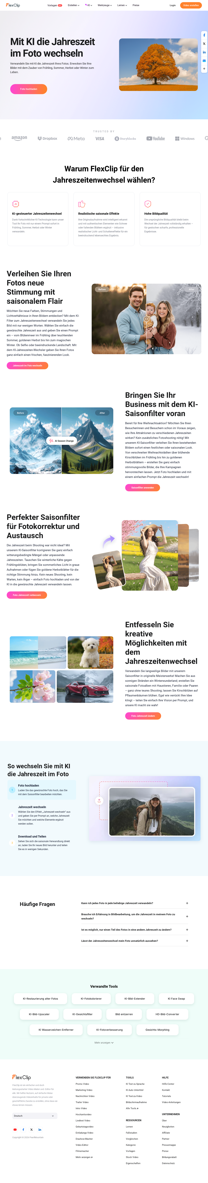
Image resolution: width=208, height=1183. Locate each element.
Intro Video (81, 1108)
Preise (136, 5)
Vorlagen (52, 5)
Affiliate (166, 1132)
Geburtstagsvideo (84, 1126)
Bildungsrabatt (169, 1157)
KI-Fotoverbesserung (109, 1029)
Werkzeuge (103, 5)
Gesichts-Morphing (157, 1029)
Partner (165, 1139)
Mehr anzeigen (83, 1157)
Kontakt (166, 1090)
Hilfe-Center (168, 1084)
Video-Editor (82, 1145)
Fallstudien (131, 1132)
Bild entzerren (124, 1014)
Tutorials (166, 1096)
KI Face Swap (176, 998)
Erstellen (72, 5)
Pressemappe (169, 1145)
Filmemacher (82, 1151)
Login (173, 5)
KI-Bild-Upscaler (39, 1014)
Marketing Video (84, 1090)
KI (89, 5)
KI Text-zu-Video (134, 1096)
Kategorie (131, 1145)
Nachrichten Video (85, 1096)
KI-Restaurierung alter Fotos (40, 998)
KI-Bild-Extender (135, 998)
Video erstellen (191, 5)
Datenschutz (168, 1163)
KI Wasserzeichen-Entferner (56, 1029)
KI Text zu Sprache (135, 1084)
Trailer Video (82, 1102)
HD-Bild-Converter (167, 1014)
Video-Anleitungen (171, 1102)
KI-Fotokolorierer (91, 998)
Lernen (121, 5)
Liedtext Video (83, 1120)
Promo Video (82, 1084)
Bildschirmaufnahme (136, 1102)
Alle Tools (131, 1108)
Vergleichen (132, 1139)
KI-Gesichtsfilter (82, 1014)
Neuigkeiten (168, 1126)
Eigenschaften (133, 1163)
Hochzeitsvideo (84, 1114)
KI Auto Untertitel (134, 1090)
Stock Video (132, 1157)
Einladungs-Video (84, 1132)
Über (164, 1120)
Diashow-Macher (84, 1139)
